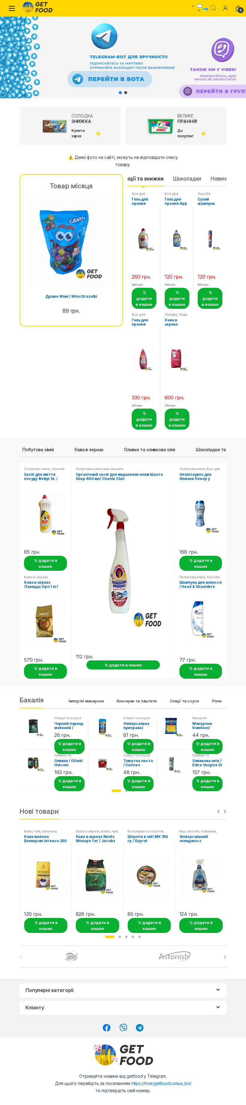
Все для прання (138, 195)
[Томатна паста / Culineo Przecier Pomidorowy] (105, 764)
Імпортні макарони (86, 701)
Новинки (221, 179)
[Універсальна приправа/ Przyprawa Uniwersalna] (105, 727)
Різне (217, 701)
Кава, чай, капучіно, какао (97, 833)
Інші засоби (113, 469)
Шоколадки (187, 179)
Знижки (171, 314)
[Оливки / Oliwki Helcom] (36, 765)
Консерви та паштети (136, 701)
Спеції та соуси (184, 701)
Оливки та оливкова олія (149, 449)
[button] (9, 57)
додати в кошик (144, 301)
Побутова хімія (38, 449)
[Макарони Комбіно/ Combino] (174, 727)
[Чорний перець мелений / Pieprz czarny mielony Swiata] (36, 727)
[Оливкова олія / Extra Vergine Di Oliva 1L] (174, 765)
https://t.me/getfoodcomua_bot (161, 1083)
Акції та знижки (143, 179)
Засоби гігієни (204, 195)
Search (213, 8)
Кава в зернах (176, 316)
